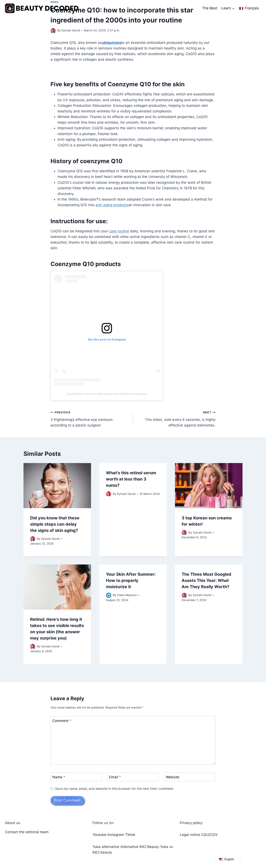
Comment (61, 721)
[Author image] (53, 30)
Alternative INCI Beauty (139, 847)
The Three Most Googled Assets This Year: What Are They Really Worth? (206, 580)
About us (12, 823)
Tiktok (130, 835)
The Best (209, 8)
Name (58, 777)
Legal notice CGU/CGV (199, 835)
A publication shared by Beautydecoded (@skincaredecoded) (107, 394)
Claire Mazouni (127, 595)
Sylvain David (71, 30)
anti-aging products (111, 205)
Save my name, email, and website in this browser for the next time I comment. (114, 789)
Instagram (115, 835)
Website (172, 777)
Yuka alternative (105, 847)
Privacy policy (191, 823)
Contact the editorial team (27, 832)
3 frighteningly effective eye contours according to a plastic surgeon (81, 419)
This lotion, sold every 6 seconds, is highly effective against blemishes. (180, 419)
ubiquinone (112, 43)
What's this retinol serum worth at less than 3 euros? (131, 479)
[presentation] (57, 485)
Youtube (99, 835)
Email (115, 777)
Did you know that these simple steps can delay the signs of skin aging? (54, 524)
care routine (119, 231)
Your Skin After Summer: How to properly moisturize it (131, 580)
